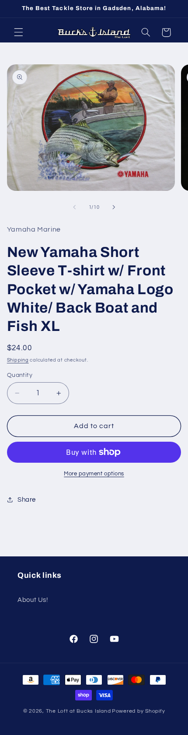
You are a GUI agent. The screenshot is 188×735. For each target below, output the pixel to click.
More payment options (94, 474)
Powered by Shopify (138, 711)
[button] (18, 32)
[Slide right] (113, 207)
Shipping (18, 360)
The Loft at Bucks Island (78, 711)
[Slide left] (74, 207)
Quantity (19, 375)
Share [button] (26, 499)
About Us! (32, 600)
